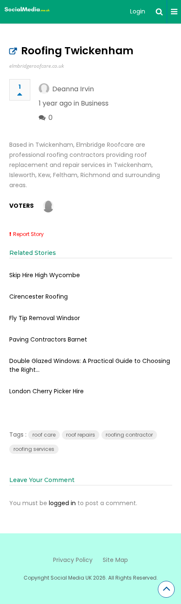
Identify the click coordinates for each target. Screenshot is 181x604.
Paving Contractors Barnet (48, 339)
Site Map (115, 560)
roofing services (33, 449)
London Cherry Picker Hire (46, 391)
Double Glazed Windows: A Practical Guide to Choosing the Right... (89, 365)
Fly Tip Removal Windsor (44, 318)
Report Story (28, 234)
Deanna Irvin (73, 89)
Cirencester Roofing (38, 296)
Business (95, 103)
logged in (62, 503)
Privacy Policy (73, 560)
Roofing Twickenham (77, 50)
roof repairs (80, 434)
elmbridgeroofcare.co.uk (36, 65)
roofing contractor (129, 434)
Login (137, 11)
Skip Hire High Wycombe (44, 275)
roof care (44, 434)
